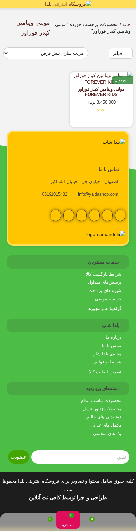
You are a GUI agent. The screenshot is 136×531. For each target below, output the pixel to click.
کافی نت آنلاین (45, 497)
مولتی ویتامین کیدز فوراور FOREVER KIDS (101, 92)
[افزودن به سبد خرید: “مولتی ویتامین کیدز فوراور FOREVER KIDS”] (117, 122)
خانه (126, 24)
